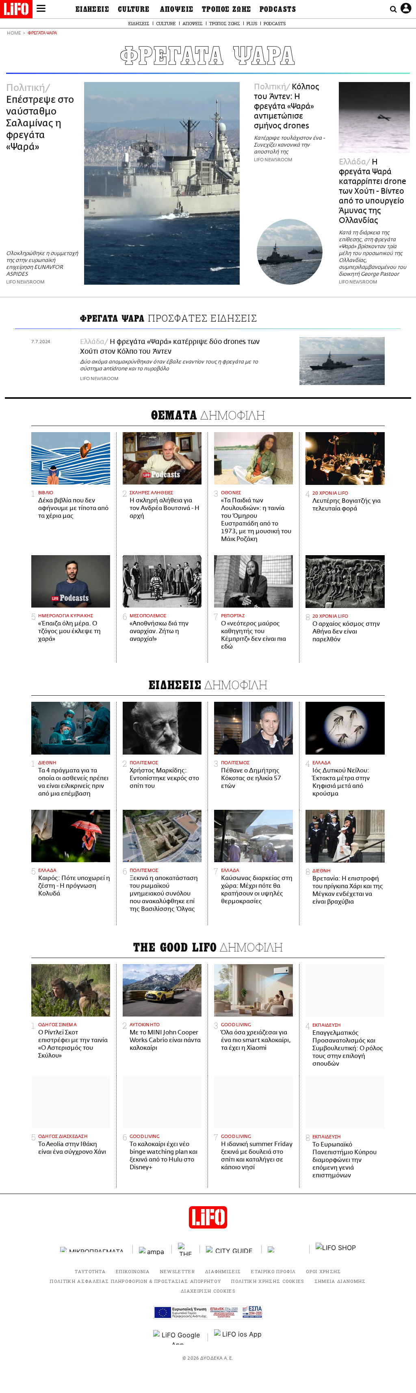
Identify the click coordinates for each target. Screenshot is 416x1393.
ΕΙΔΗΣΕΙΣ (93, 9)
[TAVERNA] (285, 1249)
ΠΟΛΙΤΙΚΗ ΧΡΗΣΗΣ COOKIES (267, 1281)
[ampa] (152, 1249)
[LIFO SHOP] (336, 1249)
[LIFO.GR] (16, 10)
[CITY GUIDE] (231, 1249)
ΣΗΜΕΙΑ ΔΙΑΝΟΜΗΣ (340, 1281)
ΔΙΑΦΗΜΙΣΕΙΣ (223, 1271)
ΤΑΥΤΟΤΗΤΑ (90, 1271)
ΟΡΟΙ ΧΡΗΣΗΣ (323, 1271)
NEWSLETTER (177, 1271)
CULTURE (134, 9)
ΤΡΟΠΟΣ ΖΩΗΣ (226, 9)
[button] (41, 9)
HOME (14, 33)
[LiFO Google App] (177, 1337)
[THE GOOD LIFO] (186, 1249)
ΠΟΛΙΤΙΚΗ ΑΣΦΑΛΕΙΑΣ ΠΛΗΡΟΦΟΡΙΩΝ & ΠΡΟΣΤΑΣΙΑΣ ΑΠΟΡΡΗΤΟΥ (135, 1281)
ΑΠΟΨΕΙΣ (177, 9)
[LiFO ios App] (238, 1337)
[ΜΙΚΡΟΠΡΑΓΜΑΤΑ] (93, 1249)
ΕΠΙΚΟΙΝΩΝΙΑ (133, 1271)
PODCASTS (278, 9)
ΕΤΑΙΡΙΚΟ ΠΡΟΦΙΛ (273, 1271)
